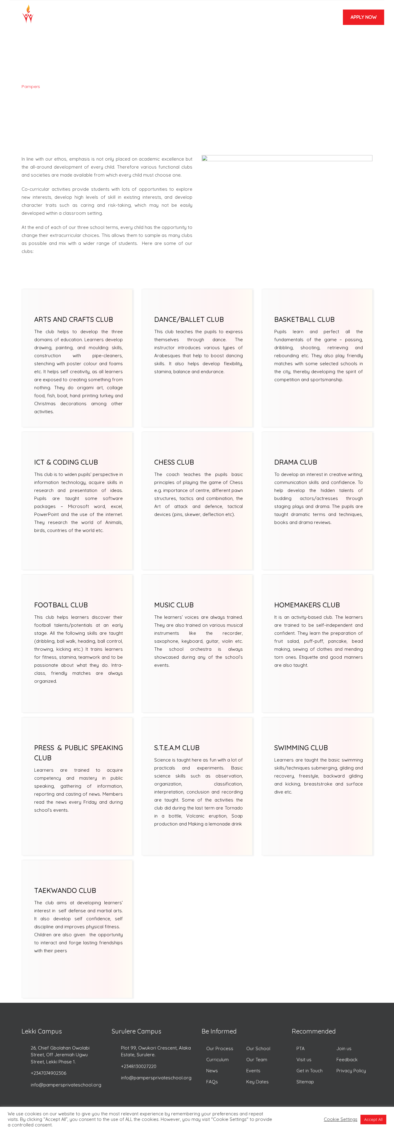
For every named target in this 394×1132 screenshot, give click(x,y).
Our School (258, 1048)
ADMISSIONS (189, 19)
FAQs (212, 1082)
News (212, 1071)
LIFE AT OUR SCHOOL (236, 19)
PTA (300, 1048)
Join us (344, 1048)
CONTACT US (229, 52)
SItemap (305, 1082)
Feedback (347, 1059)
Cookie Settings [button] (340, 1119)
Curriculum (217, 1059)
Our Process (219, 1048)
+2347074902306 (48, 1073)
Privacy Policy (351, 1071)
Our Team (256, 1059)
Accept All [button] (373, 1119)
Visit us (304, 1059)
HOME (98, 19)
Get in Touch (309, 1071)
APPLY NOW (363, 17)
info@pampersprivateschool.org (66, 1085)
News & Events (287, 19)
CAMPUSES (154, 19)
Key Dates (257, 1082)
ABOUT (123, 19)
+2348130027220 (138, 1066)
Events (253, 1071)
